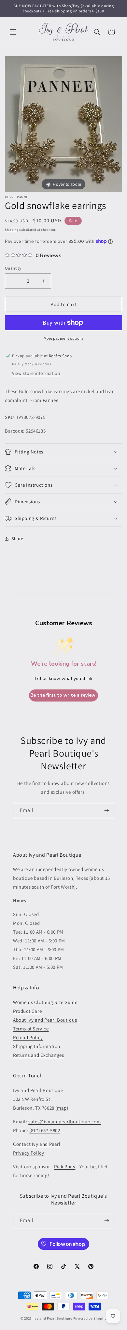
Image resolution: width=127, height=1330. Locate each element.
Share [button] (17, 538)
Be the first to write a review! (63, 695)
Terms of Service (31, 1029)
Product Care (27, 1011)
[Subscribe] (106, 810)
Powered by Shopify (90, 1318)
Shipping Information (36, 1046)
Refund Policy (28, 1037)
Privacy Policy (28, 1153)
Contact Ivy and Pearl (37, 1144)
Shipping (12, 230)
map (62, 1108)
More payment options (64, 338)
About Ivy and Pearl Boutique (45, 1020)
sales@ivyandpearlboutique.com (64, 1121)
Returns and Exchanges (38, 1055)
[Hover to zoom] (63, 124)
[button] (13, 32)
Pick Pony (64, 1166)
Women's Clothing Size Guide (45, 1002)
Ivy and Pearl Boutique (53, 1318)
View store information (36, 373)
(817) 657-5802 (44, 1130)
